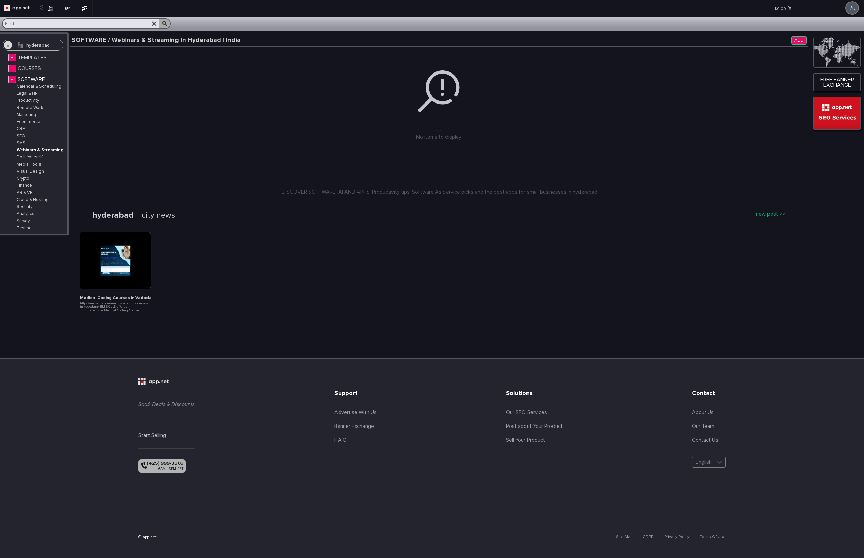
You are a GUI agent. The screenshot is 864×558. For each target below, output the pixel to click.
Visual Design (30, 171)
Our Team (703, 426)
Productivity (28, 100)
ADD (799, 40)
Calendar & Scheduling (39, 86)
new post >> (770, 214)
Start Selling (152, 435)
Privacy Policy (677, 536)
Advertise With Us (355, 412)
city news (158, 215)
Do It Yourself (29, 157)
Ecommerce (28, 122)
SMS (21, 143)
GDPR (648, 536)
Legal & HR (27, 93)
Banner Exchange (354, 426)
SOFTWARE (31, 79)
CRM (21, 129)
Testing (24, 228)
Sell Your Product (525, 440)
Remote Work (30, 108)
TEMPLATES (32, 57)
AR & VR (25, 192)
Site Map (624, 536)
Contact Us (705, 440)
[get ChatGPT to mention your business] (837, 113)
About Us (703, 412)
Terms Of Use (713, 536)
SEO (21, 136)
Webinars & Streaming (40, 150)
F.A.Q (340, 440)
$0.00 (780, 8)
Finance (24, 185)
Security (24, 207)
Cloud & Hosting (33, 200)
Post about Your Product (534, 426)
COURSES (29, 68)
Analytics (25, 214)
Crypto (23, 178)
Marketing (26, 115)
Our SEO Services (526, 412)
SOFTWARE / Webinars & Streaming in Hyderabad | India (156, 40)
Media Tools (29, 164)
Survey (23, 221)
